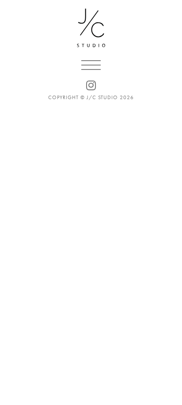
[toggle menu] (91, 65)
